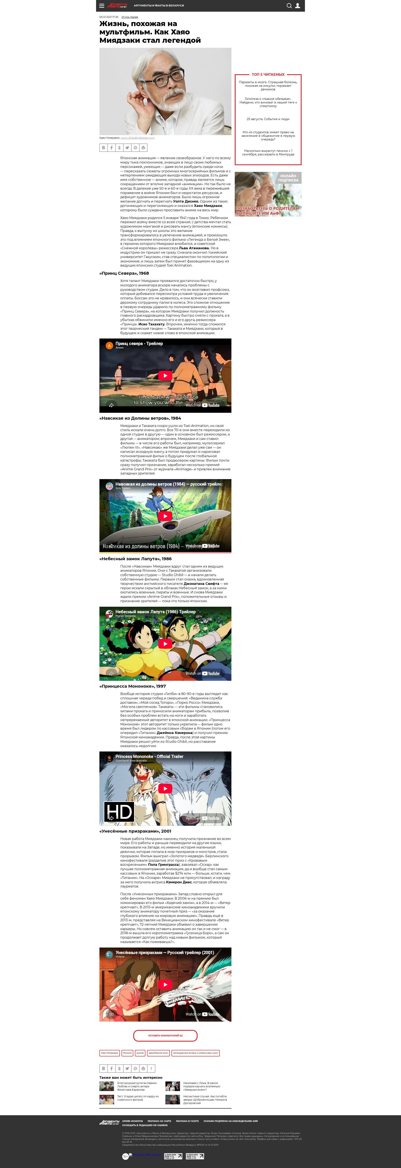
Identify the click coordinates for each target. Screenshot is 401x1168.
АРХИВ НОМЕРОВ (132, 1121)
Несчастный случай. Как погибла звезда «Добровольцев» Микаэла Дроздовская (205, 1100)
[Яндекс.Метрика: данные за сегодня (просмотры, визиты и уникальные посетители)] (145, 1155)
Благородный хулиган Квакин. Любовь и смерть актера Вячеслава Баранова (137, 1086)
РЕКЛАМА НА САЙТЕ (159, 1121)
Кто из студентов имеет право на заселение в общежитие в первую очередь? (268, 136)
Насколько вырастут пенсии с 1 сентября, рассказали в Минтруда (268, 152)
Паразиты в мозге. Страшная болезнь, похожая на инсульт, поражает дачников (268, 86)
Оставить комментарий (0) (165, 1035)
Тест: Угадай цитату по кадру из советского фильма (138, 1098)
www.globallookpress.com (138, 137)
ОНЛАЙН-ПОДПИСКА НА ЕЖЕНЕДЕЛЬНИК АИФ (231, 1121)
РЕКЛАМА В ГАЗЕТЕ (187, 1121)
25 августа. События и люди (268, 119)
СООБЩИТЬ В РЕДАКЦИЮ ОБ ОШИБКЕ (145, 1125)
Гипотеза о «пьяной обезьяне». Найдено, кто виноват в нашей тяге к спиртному (268, 102)
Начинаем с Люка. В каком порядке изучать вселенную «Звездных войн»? (201, 1086)
